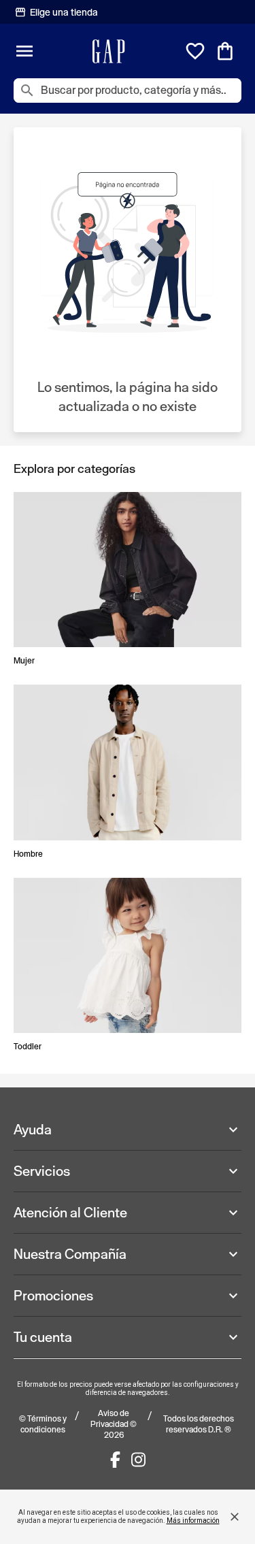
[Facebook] (115, 1459)
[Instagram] (138, 1459)
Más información (193, 1520)
